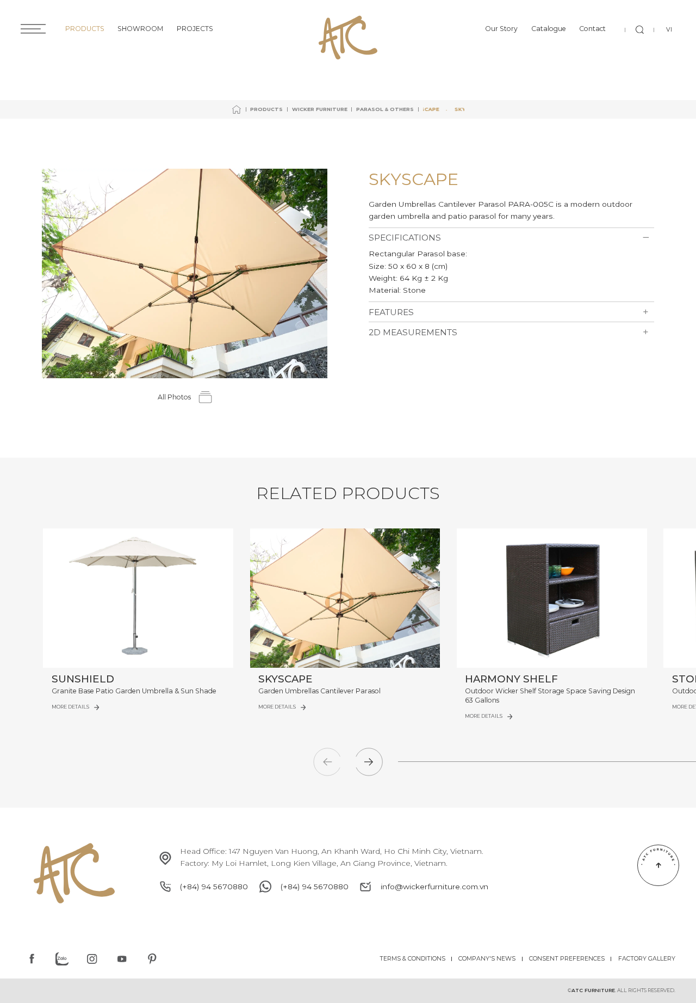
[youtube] (122, 959)
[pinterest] (152, 959)
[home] (236, 109)
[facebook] (31, 959)
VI (669, 29)
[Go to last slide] (327, 761)
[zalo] (62, 959)
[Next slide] (369, 761)
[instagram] (92, 959)
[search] (639, 30)
